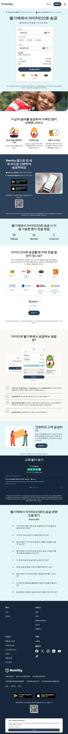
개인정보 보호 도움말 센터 (50, 681)
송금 (36, 612)
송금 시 (20, 29)
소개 (6, 612)
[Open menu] (65, 4)
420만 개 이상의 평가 (50, 12)
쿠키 (19, 686)
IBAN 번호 (8, 658)
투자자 (7, 616)
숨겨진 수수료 (30, 143)
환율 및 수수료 (10, 641)
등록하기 (57, 4)
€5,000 (38, 40)
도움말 (37, 641)
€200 (21, 40)
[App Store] (19, 188)
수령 (36, 616)
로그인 (49, 4)
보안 (6, 686)
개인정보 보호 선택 (33, 681)
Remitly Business (40, 620)
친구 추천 (8, 662)
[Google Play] (19, 181)
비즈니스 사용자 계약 (23, 676)
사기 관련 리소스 (11, 649)
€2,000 (29, 40)
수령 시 (20, 45)
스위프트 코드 (10, 645)
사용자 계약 (9, 676)
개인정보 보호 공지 (39, 676)
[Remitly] (7, 4)
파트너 (7, 653)
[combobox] (47, 48)
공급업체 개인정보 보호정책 (14, 681)
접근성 (13, 686)
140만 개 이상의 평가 (20, 12)
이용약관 (36, 87)
